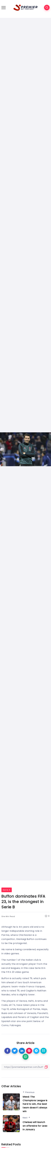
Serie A (6, 890)
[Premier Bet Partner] (25, 7)
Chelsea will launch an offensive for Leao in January (35, 1126)
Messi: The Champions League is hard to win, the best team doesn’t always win (35, 1104)
